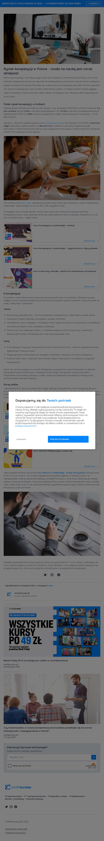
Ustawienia (21, 439)
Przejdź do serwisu (59, 439)
